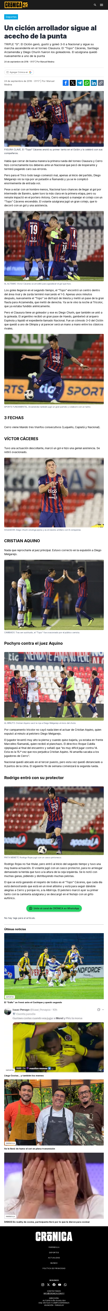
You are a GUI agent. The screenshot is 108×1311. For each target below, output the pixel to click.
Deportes (11, 16)
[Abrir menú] (102, 5)
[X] (48, 1285)
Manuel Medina (47, 61)
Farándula (54, 1247)
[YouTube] (60, 1285)
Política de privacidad (54, 1268)
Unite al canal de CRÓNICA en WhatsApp (56, 908)
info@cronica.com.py (54, 1293)
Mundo (54, 1263)
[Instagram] (43, 1285)
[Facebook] (54, 1285)
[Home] (54, 1236)
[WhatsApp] (65, 1285)
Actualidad (54, 1258)
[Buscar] (95, 5)
